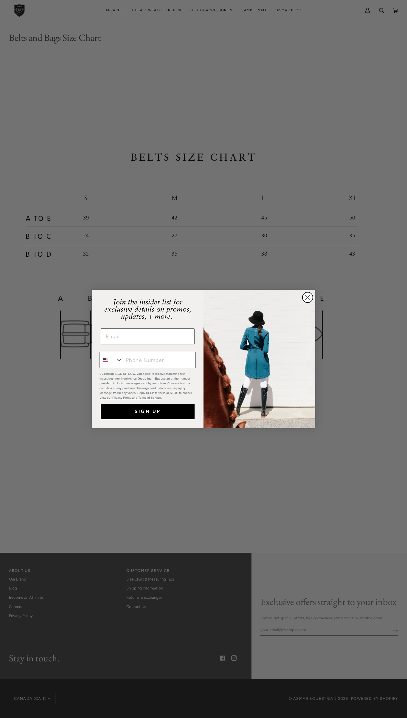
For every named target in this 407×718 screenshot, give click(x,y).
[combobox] (111, 360)
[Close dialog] (307, 297)
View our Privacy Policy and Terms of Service (130, 397)
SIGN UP (148, 411)
